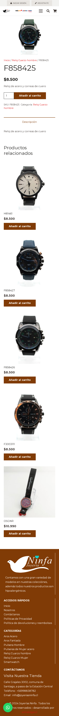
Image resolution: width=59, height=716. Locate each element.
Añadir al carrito (30, 95)
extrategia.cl (29, 712)
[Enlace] (6, 11)
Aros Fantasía (12, 640)
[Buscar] (48, 11)
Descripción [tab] (29, 121)
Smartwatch (11, 662)
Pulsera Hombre (14, 644)
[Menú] (41, 11)
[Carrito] (55, 11)
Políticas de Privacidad (18, 618)
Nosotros (9, 610)
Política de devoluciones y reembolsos (28, 623)
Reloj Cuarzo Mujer (16, 657)
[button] (54, 21)
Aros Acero (10, 636)
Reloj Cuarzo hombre (24, 60)
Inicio (7, 60)
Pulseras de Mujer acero (19, 649)
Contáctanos (12, 614)
